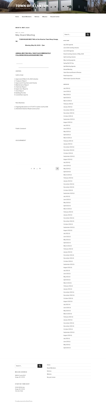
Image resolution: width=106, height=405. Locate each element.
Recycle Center (54, 16)
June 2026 (66, 91)
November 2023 (68, 187)
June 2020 (66, 307)
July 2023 (66, 196)
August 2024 (67, 159)
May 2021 (66, 276)
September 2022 (68, 227)
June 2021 (66, 273)
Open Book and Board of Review (72, 72)
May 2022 (66, 239)
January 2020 (67, 320)
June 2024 (66, 165)
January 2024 (67, 181)
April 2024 (66, 171)
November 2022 (68, 221)
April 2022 (66, 242)
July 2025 (66, 125)
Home (17, 16)
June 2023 (66, 199)
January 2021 (67, 289)
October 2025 (67, 116)
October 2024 (67, 153)
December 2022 (68, 218)
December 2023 (68, 184)
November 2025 (68, 113)
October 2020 (67, 298)
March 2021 (67, 283)
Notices (37, 16)
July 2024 (66, 162)
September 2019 (68, 332)
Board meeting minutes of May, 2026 (74, 54)
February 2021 (67, 286)
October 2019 (67, 329)
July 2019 (66, 338)
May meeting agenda (69, 60)
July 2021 (66, 270)
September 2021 (68, 264)
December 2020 (68, 292)
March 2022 (67, 246)
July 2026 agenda (68, 44)
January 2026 (67, 107)
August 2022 (67, 230)
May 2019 (66, 344)
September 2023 (68, 193)
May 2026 (66, 94)
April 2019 (66, 347)
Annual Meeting (68, 69)
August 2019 (67, 335)
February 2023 (67, 212)
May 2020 (66, 310)
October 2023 (67, 190)
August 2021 (67, 267)
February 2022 (67, 249)
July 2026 (66, 88)
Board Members (26, 16)
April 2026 (66, 97)
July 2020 (66, 304)
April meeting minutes (70, 57)
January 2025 (67, 144)
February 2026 (67, 103)
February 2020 (68, 317)
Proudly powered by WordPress (23, 401)
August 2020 (67, 301)
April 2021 (66, 279)
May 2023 (66, 202)
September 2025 (68, 119)
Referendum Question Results (72, 78)
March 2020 (67, 313)
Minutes (44, 16)
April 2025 (66, 134)
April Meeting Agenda (69, 66)
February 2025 (67, 141)
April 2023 (66, 205)
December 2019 (68, 323)
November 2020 (68, 295)
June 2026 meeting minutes (71, 47)
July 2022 (66, 233)
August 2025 (67, 122)
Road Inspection (68, 75)
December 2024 (68, 147)
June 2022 (66, 236)
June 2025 (66, 128)
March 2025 (67, 137)
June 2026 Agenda (69, 51)
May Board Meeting (25, 35)
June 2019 (66, 341)
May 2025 (66, 131)
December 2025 (68, 110)
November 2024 (68, 150)
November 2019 (68, 326)
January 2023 (67, 215)
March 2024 (67, 174)
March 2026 (67, 100)
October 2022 (67, 224)
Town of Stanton (32, 6)
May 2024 (66, 168)
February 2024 (67, 178)
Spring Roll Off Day (69, 63)
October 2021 (67, 261)
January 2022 (67, 252)
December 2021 (68, 255)
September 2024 (68, 156)
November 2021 (68, 258)
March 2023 (67, 208)
